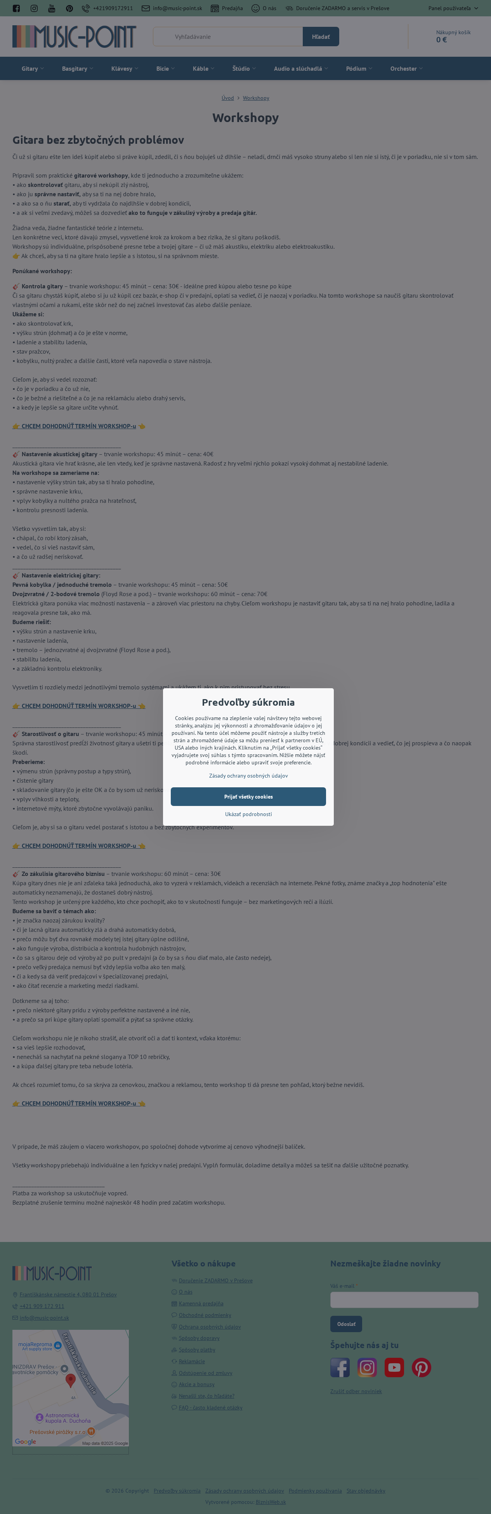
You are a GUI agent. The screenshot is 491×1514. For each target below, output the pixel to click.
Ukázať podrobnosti (248, 814)
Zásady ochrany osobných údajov (248, 775)
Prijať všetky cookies (248, 796)
